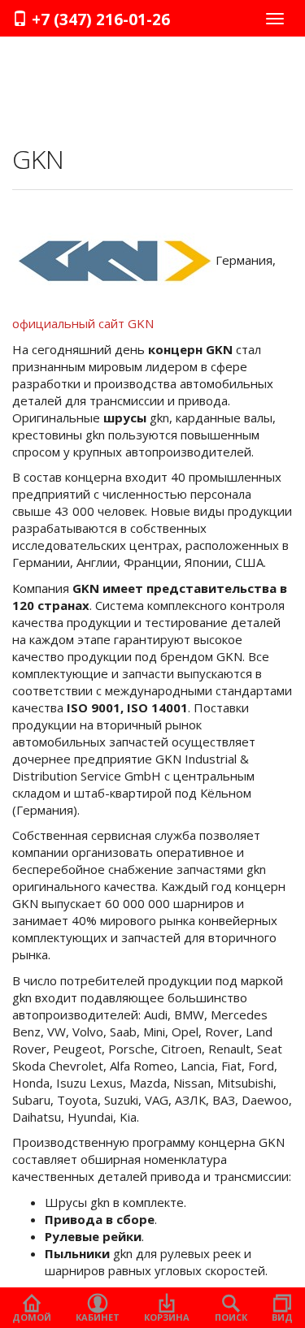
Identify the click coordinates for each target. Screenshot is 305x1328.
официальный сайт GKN (83, 323)
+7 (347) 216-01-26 (99, 19)
